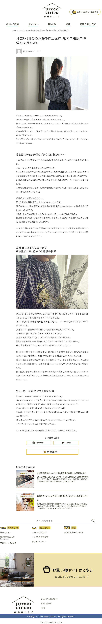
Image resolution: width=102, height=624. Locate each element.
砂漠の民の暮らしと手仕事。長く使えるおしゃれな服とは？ (61, 472)
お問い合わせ (46, 603)
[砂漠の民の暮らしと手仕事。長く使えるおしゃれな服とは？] (25, 479)
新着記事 (52, 451)
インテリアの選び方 (40, 536)
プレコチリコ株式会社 (49, 598)
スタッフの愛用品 (39, 532)
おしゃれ (52, 23)
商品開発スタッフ (7, 536)
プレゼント (33, 23)
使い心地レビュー (39, 541)
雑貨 (68, 23)
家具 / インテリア (88, 23)
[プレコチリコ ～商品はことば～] (51, 8)
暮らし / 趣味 (12, 23)
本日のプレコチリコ (8, 542)
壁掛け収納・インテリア (74, 532)
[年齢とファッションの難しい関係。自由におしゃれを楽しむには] (25, 502)
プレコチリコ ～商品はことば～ (51, 622)
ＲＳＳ (43, 607)
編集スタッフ (5, 532)
